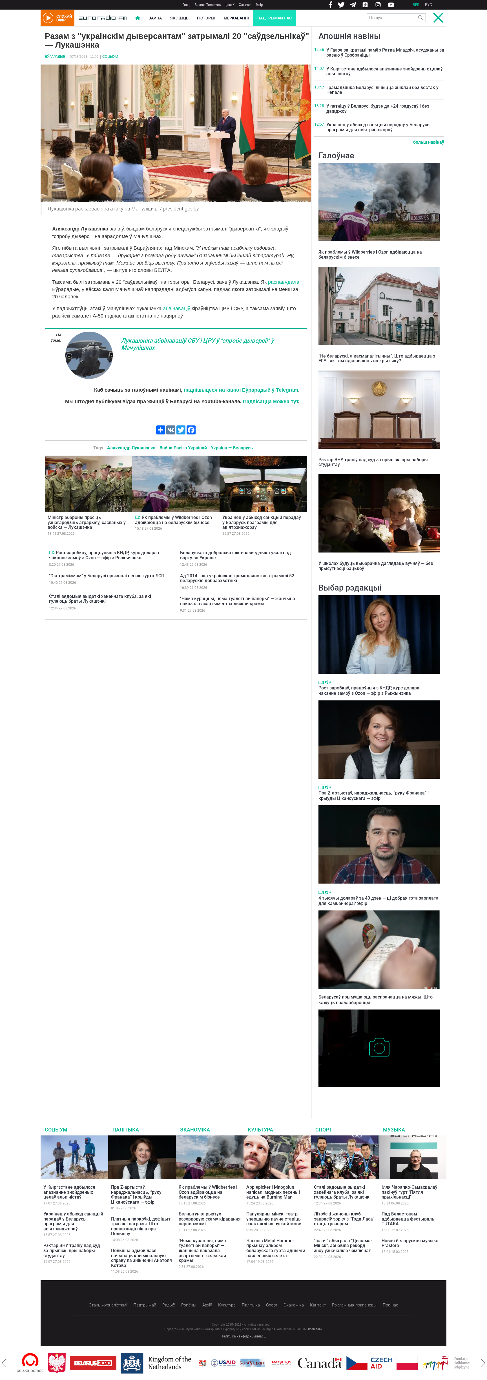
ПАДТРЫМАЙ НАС (274, 18)
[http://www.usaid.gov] (192, 1363)
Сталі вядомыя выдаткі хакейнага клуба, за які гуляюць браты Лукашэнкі (100, 599)
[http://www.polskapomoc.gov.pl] (469, 1363)
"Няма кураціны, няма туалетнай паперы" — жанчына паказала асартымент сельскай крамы (237, 601)
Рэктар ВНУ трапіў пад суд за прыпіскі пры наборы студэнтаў (373, 462)
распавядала (283, 282)
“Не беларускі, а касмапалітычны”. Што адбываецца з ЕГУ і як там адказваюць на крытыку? (376, 358)
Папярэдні (3, 1363)
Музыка (394, 1130)
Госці (187, 5)
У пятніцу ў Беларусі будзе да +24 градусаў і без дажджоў (377, 108)
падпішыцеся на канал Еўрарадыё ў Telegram (241, 390)
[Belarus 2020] (62, 1363)
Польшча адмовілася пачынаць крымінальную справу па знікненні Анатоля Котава (141, 1258)
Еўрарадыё (55, 57)
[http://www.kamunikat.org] (221, 1363)
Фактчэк (245, 5)
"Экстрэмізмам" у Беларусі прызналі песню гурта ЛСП (106, 575)
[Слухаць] (328, 682)
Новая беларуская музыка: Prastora (411, 1243)
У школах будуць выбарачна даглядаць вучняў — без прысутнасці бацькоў (375, 566)
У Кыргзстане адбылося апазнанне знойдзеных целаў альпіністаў (384, 71)
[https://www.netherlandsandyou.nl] (126, 1363)
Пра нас (390, 1305)
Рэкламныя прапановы (354, 1305)
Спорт (323, 1130)
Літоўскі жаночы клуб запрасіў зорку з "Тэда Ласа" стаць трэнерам (344, 1218)
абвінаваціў (176, 308)
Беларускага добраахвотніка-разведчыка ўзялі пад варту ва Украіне (235, 555)
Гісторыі (206, 18)
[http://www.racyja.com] (171, 1362)
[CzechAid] (338, 1363)
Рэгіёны (188, 1305)
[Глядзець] (137, 517)
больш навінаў (428, 142)
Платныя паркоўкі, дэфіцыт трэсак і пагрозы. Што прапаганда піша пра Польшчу (141, 1226)
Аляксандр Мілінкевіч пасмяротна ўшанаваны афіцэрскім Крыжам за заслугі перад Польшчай (376, 1095)
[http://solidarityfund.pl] (421, 1363)
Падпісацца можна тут (270, 401)
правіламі (315, 1329)
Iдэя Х (229, 5)
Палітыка (125, 1130)
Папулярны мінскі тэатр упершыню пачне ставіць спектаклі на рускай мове (273, 1218)
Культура (260, 1130)
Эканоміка (195, 1130)
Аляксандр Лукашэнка (131, 448)
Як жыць (179, 18)
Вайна (155, 18)
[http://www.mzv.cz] (250, 1363)
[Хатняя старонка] (102, 18)
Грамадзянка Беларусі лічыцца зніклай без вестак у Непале (382, 90)
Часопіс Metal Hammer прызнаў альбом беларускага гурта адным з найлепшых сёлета (275, 1248)
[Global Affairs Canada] (289, 1363)
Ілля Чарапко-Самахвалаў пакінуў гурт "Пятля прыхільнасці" (409, 1192)
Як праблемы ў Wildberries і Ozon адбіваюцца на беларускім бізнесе (173, 520)
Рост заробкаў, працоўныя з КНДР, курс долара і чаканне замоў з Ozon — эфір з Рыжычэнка (104, 555)
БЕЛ (416, 4)
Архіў (207, 1305)
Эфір (259, 5)
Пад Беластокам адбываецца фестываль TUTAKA (408, 1218)
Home (137, 18)
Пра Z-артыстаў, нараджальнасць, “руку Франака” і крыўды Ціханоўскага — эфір (373, 795)
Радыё (168, 1305)
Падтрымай (144, 1305)
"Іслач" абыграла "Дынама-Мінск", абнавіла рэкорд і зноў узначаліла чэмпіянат (343, 1245)
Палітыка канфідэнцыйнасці (243, 1336)
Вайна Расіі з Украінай (183, 448)
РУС (428, 4)
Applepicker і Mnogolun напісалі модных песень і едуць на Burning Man (273, 1192)
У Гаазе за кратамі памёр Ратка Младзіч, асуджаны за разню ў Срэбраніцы (385, 52)
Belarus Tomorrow (208, 5)
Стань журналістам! (108, 1305)
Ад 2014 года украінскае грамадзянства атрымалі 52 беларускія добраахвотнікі (237, 578)
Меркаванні (236, 18)
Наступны (483, 1363)
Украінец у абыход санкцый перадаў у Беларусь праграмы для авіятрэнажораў (261, 522)
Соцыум (110, 57)
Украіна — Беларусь (232, 448)
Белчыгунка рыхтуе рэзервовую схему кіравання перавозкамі (210, 1218)
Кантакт (318, 1305)
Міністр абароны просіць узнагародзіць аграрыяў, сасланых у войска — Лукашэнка (87, 522)
